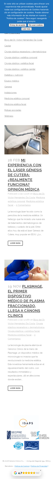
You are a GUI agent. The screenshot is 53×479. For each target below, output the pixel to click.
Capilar (7, 46)
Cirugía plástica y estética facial (19, 63)
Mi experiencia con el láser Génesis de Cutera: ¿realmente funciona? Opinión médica (25, 174)
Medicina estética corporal (17, 98)
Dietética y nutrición (13, 75)
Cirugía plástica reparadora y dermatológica (25, 51)
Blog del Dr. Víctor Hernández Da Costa (23, 40)
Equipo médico (11, 81)
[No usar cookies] (49, 16)
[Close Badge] (40, 470)
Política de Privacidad (39, 466)
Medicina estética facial (15, 104)
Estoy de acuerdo (17, 25)
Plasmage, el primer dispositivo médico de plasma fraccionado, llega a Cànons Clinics (26, 301)
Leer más (15, 243)
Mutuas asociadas (12, 110)
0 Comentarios (23, 205)
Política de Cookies (22, 466)
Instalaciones (10, 92)
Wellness (8, 116)
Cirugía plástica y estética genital (19, 69)
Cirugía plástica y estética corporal (20, 57)
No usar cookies (36, 25)
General (8, 87)
